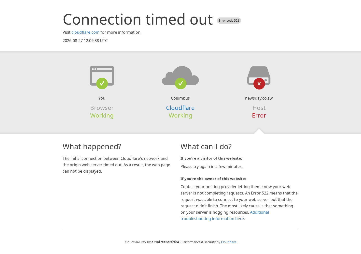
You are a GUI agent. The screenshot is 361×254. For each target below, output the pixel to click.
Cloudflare (180, 108)
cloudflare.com (85, 32)
